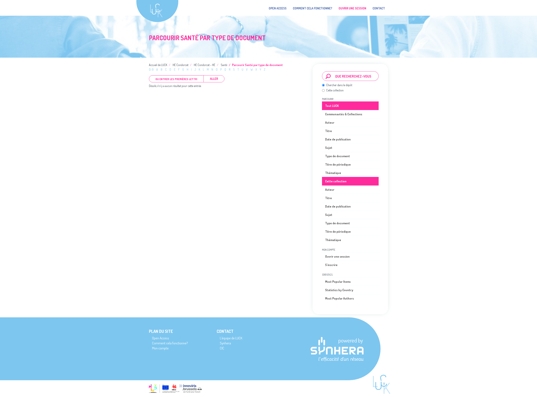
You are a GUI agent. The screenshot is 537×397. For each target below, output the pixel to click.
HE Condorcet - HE (204, 65)
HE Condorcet (180, 65)
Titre (328, 131)
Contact (379, 8)
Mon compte (160, 348)
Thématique (333, 173)
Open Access (278, 8)
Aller (214, 78)
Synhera (225, 343)
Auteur (329, 122)
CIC (222, 348)
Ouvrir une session (337, 256)
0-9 (151, 69)
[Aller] (328, 76)
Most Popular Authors (339, 298)
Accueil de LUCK (158, 65)
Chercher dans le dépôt (339, 85)
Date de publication (338, 139)
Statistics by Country (339, 290)
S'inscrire (331, 265)
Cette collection (335, 90)
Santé (224, 65)
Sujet (328, 147)
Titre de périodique (338, 164)
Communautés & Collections (343, 114)
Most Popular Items (338, 281)
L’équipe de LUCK (231, 338)
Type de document (337, 156)
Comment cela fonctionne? (312, 8)
